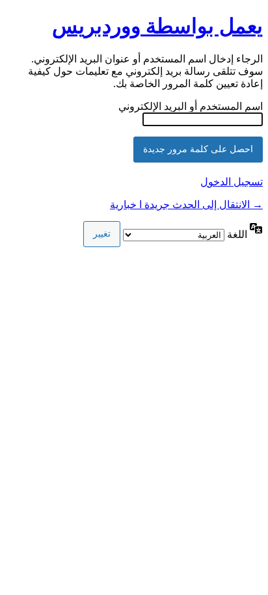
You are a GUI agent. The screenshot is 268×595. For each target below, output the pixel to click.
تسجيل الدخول (231, 181)
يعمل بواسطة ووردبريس (157, 26)
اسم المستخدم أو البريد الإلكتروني (190, 106)
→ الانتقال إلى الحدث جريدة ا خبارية (186, 204)
